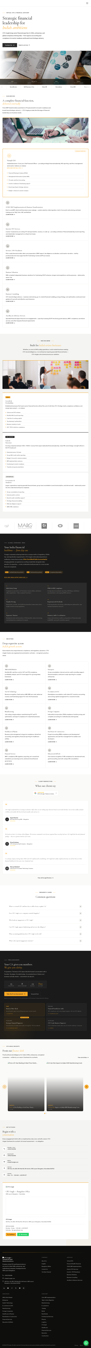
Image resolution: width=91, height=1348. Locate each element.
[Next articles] (87, 1087)
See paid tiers (35, 994)
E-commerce (45, 1305)
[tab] (44, 1113)
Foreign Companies (7, 1311)
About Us (44, 1261)
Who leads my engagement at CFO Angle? (21, 920)
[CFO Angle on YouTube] (19, 1288)
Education (44, 1333)
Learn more (9, 214)
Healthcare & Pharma (8, 1314)
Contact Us (8, 45)
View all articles (82, 1057)
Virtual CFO (70, 1261)
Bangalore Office (46, 1266)
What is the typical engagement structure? (21, 941)
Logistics (44, 1322)
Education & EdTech (7, 1322)
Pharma (44, 1319)
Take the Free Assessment (15, 994)
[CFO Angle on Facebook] (12, 1288)
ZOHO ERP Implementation (74, 1266)
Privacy (76, 1345)
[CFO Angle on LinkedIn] (4, 1288)
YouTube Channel (46, 1272)
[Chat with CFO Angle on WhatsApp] (86, 1342)
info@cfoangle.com (12, 1162)
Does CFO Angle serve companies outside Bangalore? (24, 913)
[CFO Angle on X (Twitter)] (15, 1288)
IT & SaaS (44, 1324)
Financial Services (7, 1319)
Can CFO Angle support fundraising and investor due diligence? (27, 927)
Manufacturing (6, 1308)
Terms (81, 1345)
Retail (43, 1311)
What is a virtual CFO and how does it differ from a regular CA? (27, 906)
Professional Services (47, 1316)
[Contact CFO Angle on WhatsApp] (23, 1288)
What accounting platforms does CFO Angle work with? (25, 934)
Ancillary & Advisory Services (74, 1280)
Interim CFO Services (72, 1269)
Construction (45, 1335)
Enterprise (5, 1300)
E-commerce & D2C (7, 1305)
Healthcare (45, 1327)
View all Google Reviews (45, 878)
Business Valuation (72, 1274)
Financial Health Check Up (74, 1263)
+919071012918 (11, 1149)
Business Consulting (72, 1277)
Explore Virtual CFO (14, 168)
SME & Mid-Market (7, 1297)
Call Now (12, 1234)
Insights (44, 1263)
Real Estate (45, 1314)
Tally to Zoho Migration (48, 1300)
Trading (44, 1308)
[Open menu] (87, 3)
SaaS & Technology (7, 1303)
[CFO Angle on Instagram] (8, 1288)
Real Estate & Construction (9, 1316)
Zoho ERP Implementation (48, 1297)
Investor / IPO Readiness (73, 1272)
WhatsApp (24, 1234)
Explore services (23, 45)
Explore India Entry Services (15, 577)
